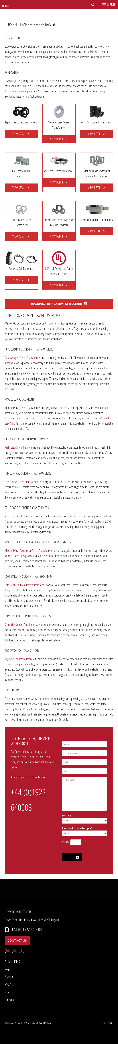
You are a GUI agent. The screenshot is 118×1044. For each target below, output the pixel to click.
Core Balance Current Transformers (22, 585)
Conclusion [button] (12, 690)
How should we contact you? (77, 828)
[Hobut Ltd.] (6, 4)
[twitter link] (14, 950)
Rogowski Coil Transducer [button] (22, 650)
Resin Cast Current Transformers (20, 447)
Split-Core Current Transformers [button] (27, 507)
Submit (69, 857)
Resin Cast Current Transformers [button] (27, 438)
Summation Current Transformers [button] (28, 616)
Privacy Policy (107, 1023)
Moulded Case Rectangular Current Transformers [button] (38, 542)
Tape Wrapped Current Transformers (22, 358)
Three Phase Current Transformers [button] (28, 473)
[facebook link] (21, 950)
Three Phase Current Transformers (22, 482)
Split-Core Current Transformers (20, 516)
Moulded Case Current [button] (19, 399)
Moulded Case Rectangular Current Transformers (28, 550)
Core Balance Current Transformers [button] (28, 576)
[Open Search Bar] (93, 4)
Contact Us (17, 940)
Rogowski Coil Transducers (18, 659)
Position (66, 815)
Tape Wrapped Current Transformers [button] (29, 349)
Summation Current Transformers (21, 625)
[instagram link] (7, 950)
